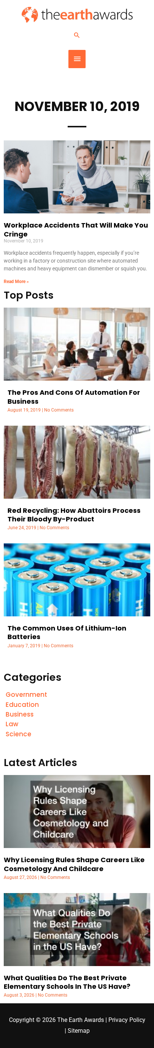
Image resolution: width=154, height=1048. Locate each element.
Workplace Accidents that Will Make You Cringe (76, 229)
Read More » (16, 281)
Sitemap (79, 1031)
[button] (77, 35)
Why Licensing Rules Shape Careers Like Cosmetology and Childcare (74, 864)
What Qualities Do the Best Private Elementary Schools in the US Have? (67, 982)
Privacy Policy (126, 1020)
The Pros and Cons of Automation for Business (73, 397)
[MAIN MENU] (77, 59)
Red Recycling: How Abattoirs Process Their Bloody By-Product (74, 515)
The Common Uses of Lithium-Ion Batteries (66, 632)
